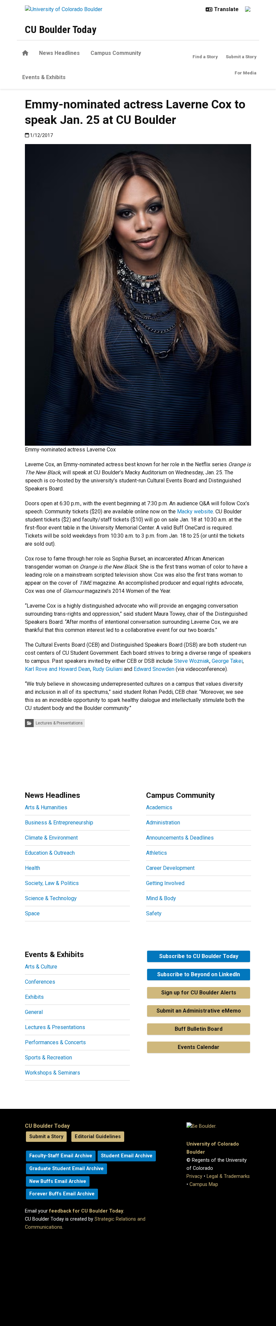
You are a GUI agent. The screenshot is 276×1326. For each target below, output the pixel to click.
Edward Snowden (154, 669)
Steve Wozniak (191, 661)
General (34, 1012)
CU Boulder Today (60, 29)
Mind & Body (161, 898)
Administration (163, 822)
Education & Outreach (50, 853)
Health (32, 868)
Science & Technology (51, 898)
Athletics (156, 853)
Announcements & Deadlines (180, 838)
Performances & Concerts (55, 1042)
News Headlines (59, 53)
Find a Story (205, 56)
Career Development (170, 868)
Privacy (194, 1176)
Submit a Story (241, 56)
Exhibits (34, 997)
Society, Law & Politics (52, 883)
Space (32, 913)
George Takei (227, 661)
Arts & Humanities (46, 807)
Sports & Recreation (48, 1057)
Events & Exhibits (44, 77)
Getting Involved (165, 883)
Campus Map (203, 1184)
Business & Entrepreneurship (59, 822)
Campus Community (116, 53)
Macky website (195, 511)
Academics (159, 807)
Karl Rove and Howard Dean (57, 669)
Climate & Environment (51, 838)
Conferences (40, 982)
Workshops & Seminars (52, 1072)
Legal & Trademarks (228, 1176)
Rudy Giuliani (108, 669)
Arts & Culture (41, 966)
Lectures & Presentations (59, 723)
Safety (154, 913)
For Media (245, 72)
